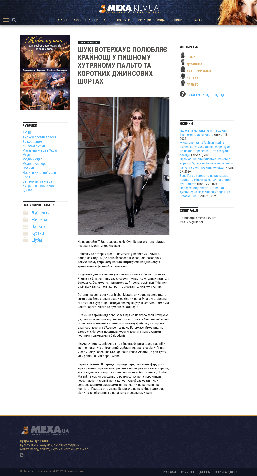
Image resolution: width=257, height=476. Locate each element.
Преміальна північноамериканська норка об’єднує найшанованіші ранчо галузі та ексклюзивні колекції (206, 163)
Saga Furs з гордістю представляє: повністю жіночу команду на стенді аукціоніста (205, 180)
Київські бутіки (34, 146)
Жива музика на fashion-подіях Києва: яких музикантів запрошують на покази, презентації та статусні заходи (206, 149)
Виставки (143, 20)
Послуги (123, 20)
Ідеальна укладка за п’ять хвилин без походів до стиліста (204, 132)
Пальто (38, 226)
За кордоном (32, 141)
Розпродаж (169, 472)
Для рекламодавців (225, 472)
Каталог (62, 20)
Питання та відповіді (203, 95)
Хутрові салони (86, 20)
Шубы (36, 240)
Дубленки (40, 212)
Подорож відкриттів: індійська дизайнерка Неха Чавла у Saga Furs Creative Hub (205, 192)
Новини (176, 20)
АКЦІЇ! (27, 133)
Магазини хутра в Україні (41, 150)
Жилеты (39, 219)
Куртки (37, 233)
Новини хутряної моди (39, 172)
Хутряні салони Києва (39, 186)
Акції (107, 20)
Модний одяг (32, 159)
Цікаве (28, 190)
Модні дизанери (35, 163)
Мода (161, 20)
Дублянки (204, 472)
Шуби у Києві (188, 472)
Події (26, 177)
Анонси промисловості (40, 137)
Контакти (195, 20)
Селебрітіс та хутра (37, 181)
